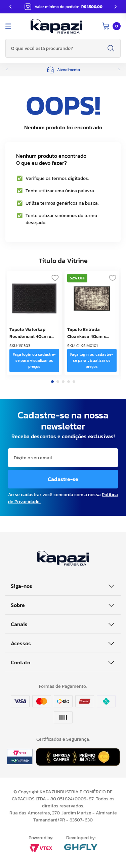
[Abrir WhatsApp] (109, 846)
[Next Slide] (115, 7)
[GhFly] (81, 847)
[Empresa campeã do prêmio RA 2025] (78, 764)
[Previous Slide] (10, 7)
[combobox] (63, 48)
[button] (63, 70)
